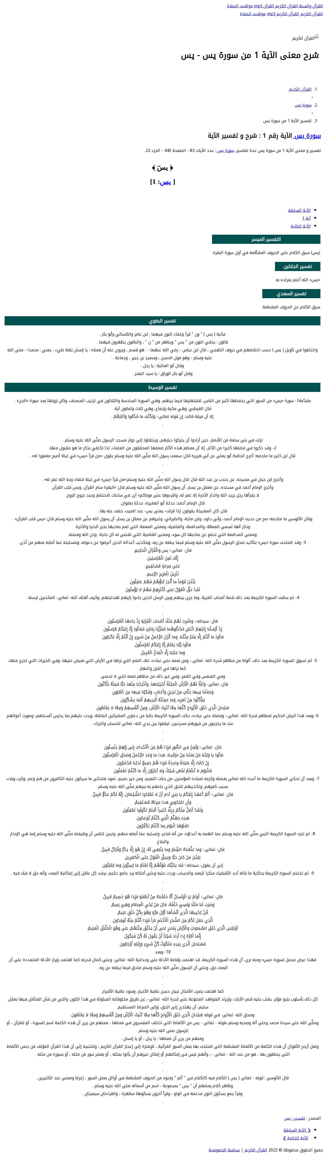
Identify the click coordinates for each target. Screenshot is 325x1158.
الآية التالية (301, 226)
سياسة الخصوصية (224, 1150)
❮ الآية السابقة (297, 1130)
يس (165, 181)
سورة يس (306, 135)
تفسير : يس (294, 1118)
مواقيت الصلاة (240, 6)
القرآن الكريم (286, 6)
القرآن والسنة (310, 6)
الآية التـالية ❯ (295, 1138)
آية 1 (306, 218)
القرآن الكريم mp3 (283, 14)
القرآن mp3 (263, 6)
